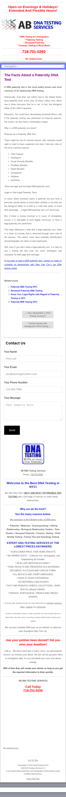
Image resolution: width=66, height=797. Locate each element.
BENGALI (58, 603)
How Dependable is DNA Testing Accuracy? (38, 314)
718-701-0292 (33, 52)
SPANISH (50, 603)
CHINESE (29, 607)
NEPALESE (41, 607)
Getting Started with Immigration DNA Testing (37, 324)
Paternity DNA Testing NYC (24, 287)
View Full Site (33, 779)
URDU (22, 607)
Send (12, 430)
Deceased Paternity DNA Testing (26, 290)
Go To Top (33, 760)
